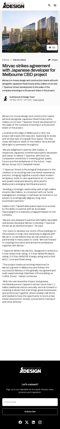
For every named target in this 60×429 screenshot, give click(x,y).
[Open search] (49, 5)
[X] (27, 422)
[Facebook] (20, 422)
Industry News (19, 60)
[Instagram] (40, 422)
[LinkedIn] (33, 422)
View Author (38, 100)
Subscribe (29, 411)
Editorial (5, 60)
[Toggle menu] (55, 5)
